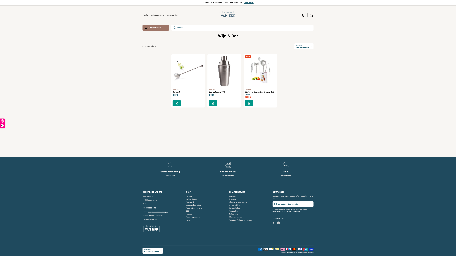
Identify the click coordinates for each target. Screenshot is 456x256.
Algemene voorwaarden (238, 202)
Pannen (189, 196)
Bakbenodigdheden (193, 205)
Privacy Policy (234, 208)
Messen (189, 214)
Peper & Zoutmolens (194, 208)
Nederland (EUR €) (151, 251)
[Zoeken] (173, 28)
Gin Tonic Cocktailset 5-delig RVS (259, 92)
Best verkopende (302, 47)
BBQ (187, 211)
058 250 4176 (151, 208)
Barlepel (176, 92)
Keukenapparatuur (193, 217)
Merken (188, 220)
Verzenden (233, 211)
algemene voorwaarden (293, 211)
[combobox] (242, 28)
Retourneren (234, 214)
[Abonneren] (311, 204)
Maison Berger (191, 199)
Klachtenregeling (235, 217)
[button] (312, 15)
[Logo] (228, 15)
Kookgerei (190, 202)
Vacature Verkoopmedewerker (240, 220)
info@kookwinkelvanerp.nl (158, 212)
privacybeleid (277, 211)
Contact (232, 196)
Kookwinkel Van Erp (293, 252)
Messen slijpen (234, 205)
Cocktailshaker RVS (217, 92)
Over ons (232, 199)
